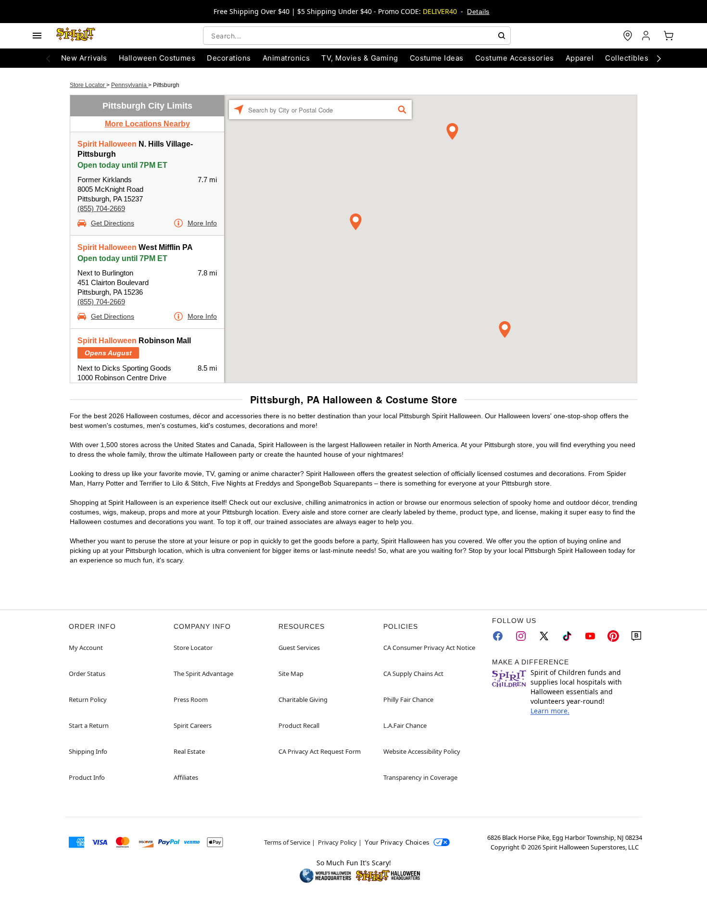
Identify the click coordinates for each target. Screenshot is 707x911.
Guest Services (299, 647)
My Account (86, 647)
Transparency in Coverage (420, 777)
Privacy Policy (337, 842)
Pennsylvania (129, 85)
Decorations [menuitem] (229, 57)
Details (478, 11)
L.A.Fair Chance (405, 725)
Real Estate (189, 751)
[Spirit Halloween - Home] (76, 35)
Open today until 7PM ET (122, 165)
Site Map (290, 673)
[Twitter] (544, 636)
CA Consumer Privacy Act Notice (429, 647)
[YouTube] (590, 636)
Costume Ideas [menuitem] (437, 57)
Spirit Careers (193, 725)
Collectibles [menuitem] (626, 57)
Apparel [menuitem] (579, 57)
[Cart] (668, 35)
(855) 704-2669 (101, 208)
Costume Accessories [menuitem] (514, 57)
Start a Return (89, 725)
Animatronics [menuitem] (286, 57)
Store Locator (88, 85)
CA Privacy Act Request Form (319, 751)
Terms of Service (287, 842)
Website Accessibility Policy (421, 751)
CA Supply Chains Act (413, 673)
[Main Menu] (37, 35)
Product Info (87, 777)
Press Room (191, 699)
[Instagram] (521, 636)
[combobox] (356, 35)
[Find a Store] (627, 35)
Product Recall (298, 725)
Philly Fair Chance (408, 699)
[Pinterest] (613, 636)
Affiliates (186, 777)
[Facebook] (498, 636)
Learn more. (549, 710)
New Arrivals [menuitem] (84, 57)
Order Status (87, 673)
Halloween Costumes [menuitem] (157, 57)
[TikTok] (567, 636)
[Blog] (636, 636)
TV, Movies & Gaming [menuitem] (359, 57)
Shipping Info (88, 751)
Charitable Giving (303, 699)
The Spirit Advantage (203, 673)
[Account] (647, 35)
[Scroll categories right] (659, 58)
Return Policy (88, 699)
